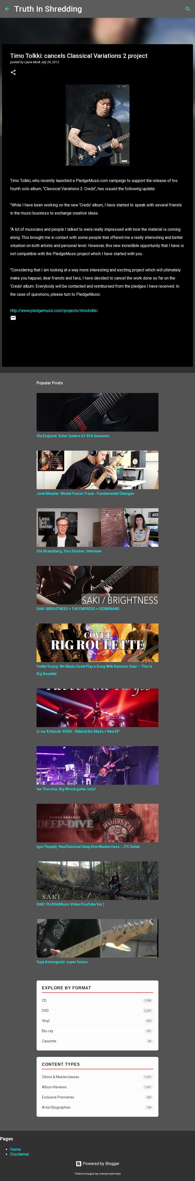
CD (96, 1000)
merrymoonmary (110, 1173)
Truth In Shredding (48, 9)
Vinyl (96, 1021)
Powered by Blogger (100, 1163)
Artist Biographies (96, 1107)
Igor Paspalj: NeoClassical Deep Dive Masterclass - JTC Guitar (88, 847)
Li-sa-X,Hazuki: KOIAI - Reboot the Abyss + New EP (78, 731)
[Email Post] (13, 319)
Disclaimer (19, 1154)
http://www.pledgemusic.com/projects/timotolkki (54, 310)
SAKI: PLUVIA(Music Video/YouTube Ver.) (70, 904)
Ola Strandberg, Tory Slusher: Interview (69, 551)
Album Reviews (96, 1087)
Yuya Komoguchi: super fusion (62, 962)
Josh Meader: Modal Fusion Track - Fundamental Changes (85, 493)
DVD (96, 1011)
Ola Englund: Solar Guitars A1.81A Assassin (73, 436)
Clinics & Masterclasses (96, 1077)
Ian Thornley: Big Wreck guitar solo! (66, 789)
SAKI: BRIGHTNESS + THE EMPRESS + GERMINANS (78, 609)
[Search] (89, 9)
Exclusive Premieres (96, 1097)
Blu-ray (96, 1031)
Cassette (96, 1041)
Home (15, 1149)
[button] (13, 72)
